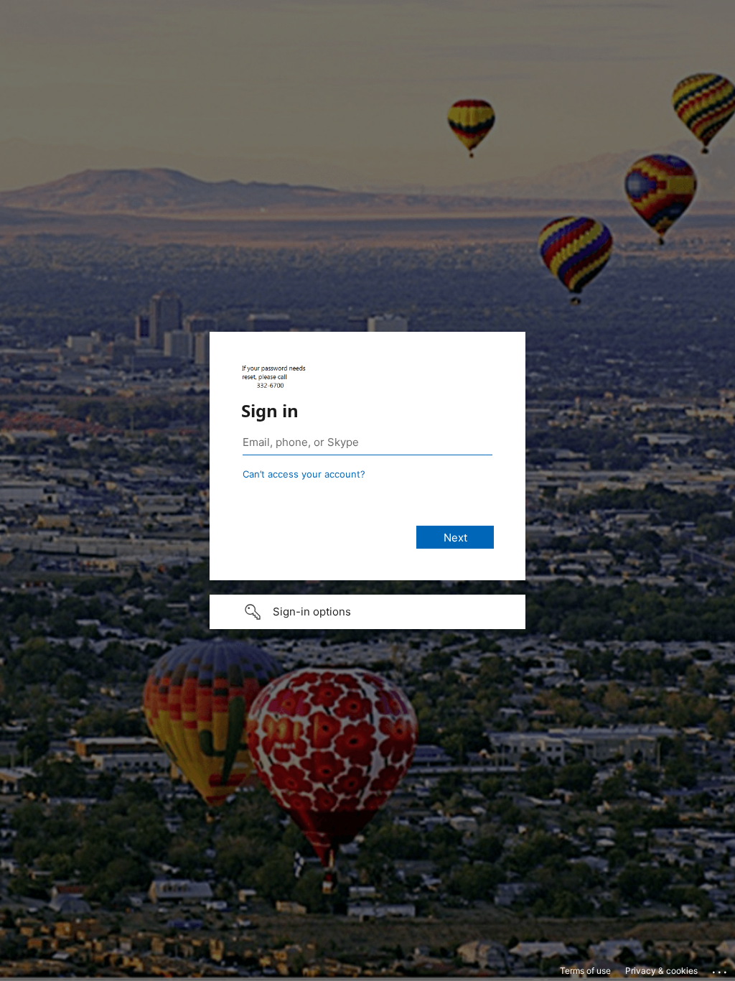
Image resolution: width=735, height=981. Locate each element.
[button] (367, 612)
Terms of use (585, 970)
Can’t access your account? (304, 474)
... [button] (720, 969)
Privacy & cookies (661, 970)
